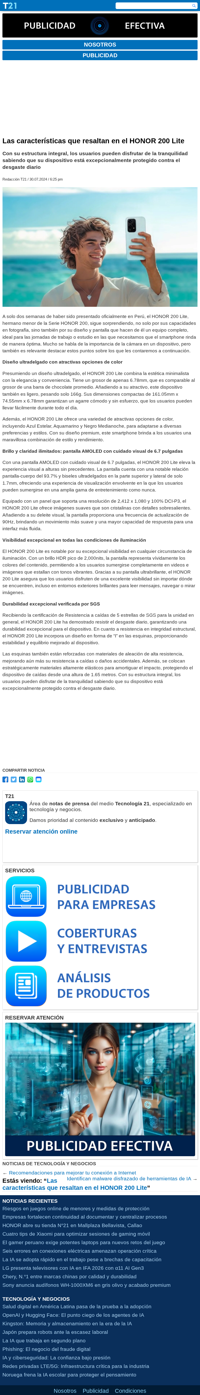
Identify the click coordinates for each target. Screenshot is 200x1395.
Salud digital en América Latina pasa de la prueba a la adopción (76, 1306)
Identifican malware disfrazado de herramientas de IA (129, 1178)
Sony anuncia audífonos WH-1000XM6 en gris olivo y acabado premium (86, 1285)
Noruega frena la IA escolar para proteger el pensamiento (69, 1374)
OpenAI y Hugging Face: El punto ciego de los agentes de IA (73, 1315)
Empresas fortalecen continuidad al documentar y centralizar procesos (84, 1217)
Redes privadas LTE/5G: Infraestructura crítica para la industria (75, 1366)
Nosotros (65, 1391)
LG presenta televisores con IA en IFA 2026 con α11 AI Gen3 (73, 1268)
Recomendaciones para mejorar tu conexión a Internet (72, 1172)
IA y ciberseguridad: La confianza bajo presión (56, 1357)
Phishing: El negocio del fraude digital (46, 1349)
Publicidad (96, 1391)
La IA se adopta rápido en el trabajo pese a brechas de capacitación (81, 1259)
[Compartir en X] (14, 779)
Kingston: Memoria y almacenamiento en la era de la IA (67, 1323)
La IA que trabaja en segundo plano (44, 1340)
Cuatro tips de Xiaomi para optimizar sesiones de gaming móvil (76, 1234)
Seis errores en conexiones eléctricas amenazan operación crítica (79, 1251)
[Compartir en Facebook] (5, 779)
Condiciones (130, 1391)
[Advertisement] (100, 100)
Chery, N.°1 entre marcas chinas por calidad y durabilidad (69, 1276)
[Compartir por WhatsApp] (30, 779)
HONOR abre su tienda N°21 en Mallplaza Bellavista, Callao (72, 1225)
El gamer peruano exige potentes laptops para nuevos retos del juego (83, 1242)
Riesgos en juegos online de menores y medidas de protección (76, 1208)
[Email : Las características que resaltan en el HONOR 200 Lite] (38, 779)
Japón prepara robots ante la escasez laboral (55, 1332)
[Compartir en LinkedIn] (22, 779)
